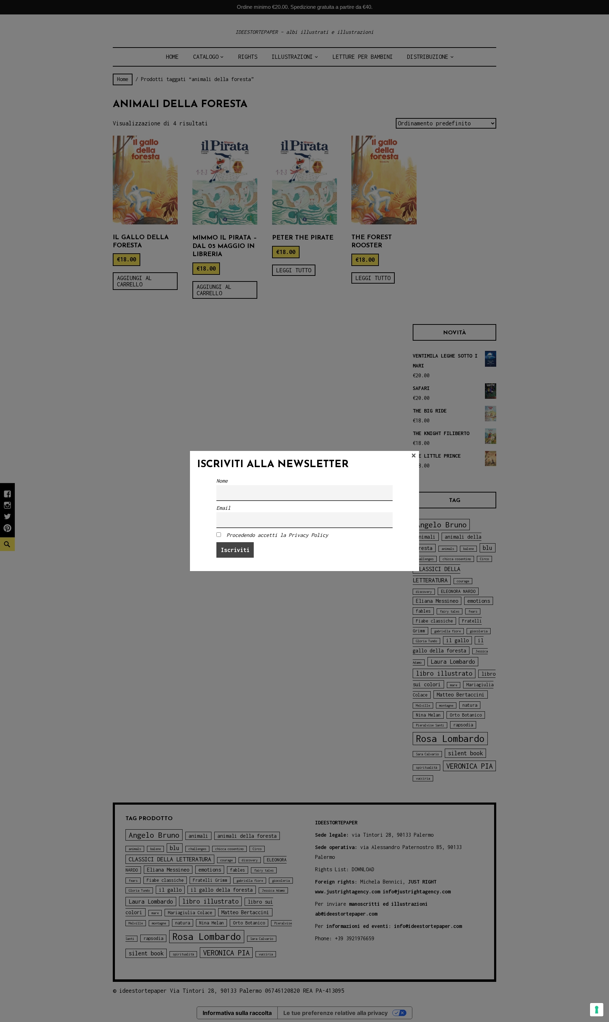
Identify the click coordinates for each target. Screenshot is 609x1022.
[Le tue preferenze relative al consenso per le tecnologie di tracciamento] (596, 1009)
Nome (222, 481)
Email (223, 508)
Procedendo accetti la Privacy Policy (277, 535)
